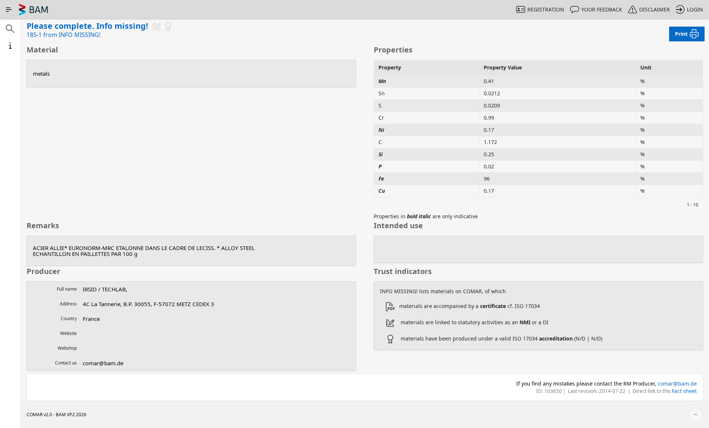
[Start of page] (695, 414)
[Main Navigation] (9, 10)
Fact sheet (684, 390)
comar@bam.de (677, 383)
